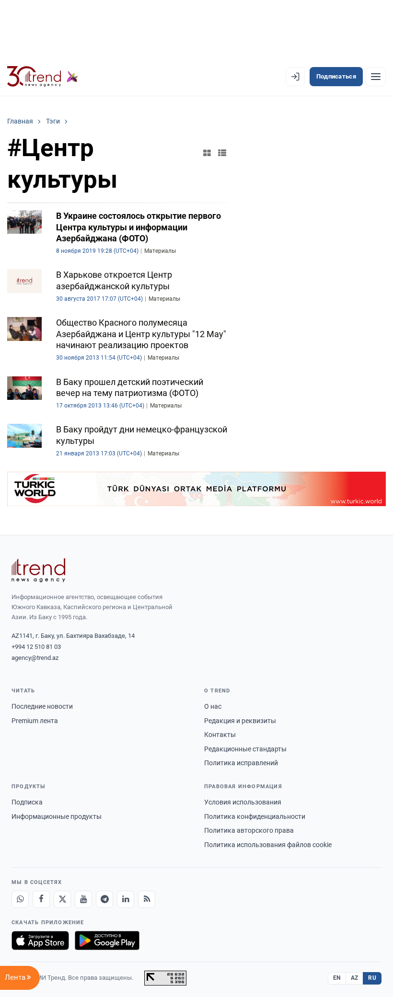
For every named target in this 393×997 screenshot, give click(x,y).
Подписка (27, 802)
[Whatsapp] (20, 899)
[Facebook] (41, 899)
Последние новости (42, 706)
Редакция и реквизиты (240, 721)
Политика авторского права (249, 830)
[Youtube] (83, 899)
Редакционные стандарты (245, 749)
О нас (212, 706)
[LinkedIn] (125, 899)
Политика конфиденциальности (254, 816)
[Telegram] (104, 899)
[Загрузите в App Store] (40, 940)
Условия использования (242, 802)
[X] (62, 899)
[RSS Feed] (146, 899)
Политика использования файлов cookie (268, 845)
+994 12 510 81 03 (36, 646)
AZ (354, 977)
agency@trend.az (35, 657)
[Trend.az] (42, 76)
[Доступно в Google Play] (107, 940)
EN (337, 977)
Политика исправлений (241, 763)
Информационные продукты (57, 816)
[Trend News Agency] (38, 570)
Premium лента (35, 721)
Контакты (220, 734)
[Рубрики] (376, 76)
